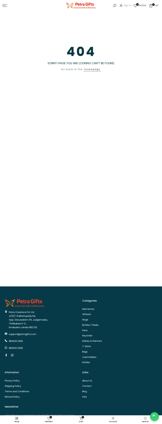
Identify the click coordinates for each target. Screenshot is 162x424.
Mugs (85, 319)
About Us (87, 380)
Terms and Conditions (17, 391)
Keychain (87, 335)
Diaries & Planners (92, 341)
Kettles (86, 362)
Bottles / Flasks (90, 325)
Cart (155, 5)
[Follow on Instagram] (12, 355)
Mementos (88, 309)
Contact (87, 386)
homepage (92, 69)
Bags (84, 351)
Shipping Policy (13, 386)
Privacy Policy (12, 380)
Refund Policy (12, 396)
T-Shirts (86, 346)
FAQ (84, 396)
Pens (84, 330)
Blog (84, 391)
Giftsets (86, 314)
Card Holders (89, 357)
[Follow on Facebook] (6, 355)
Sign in (127, 5)
